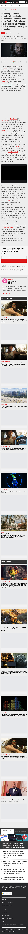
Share (5, 61)
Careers (3, 921)
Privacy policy (5, 909)
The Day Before (14, 9)
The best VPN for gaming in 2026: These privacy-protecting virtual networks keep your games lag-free (14, 845)
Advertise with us (6, 915)
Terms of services (18, 265)
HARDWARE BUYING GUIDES (7, 831)
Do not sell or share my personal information (12, 924)
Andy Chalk (10, 33)
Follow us (16, 61)
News (3, 33)
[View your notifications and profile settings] (13, 2)
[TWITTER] (9, 283)
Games (3, 9)
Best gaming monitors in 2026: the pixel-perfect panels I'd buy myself (13, 878)
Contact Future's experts (7, 902)
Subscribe (22, 2)
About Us (4, 899)
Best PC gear (12, 5)
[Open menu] (2, 2)
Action (8, 9)
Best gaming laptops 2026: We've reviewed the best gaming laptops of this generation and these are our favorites (14, 854)
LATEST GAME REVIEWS (20, 831)
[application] (14, 173)
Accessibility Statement (7, 918)
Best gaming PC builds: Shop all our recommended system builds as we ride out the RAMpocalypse (14, 871)
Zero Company (22, 5)
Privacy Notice (20, 266)
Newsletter (24, 61)
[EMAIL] (12, 283)
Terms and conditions (7, 905)
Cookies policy (5, 912)
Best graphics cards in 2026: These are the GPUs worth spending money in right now (15, 863)
